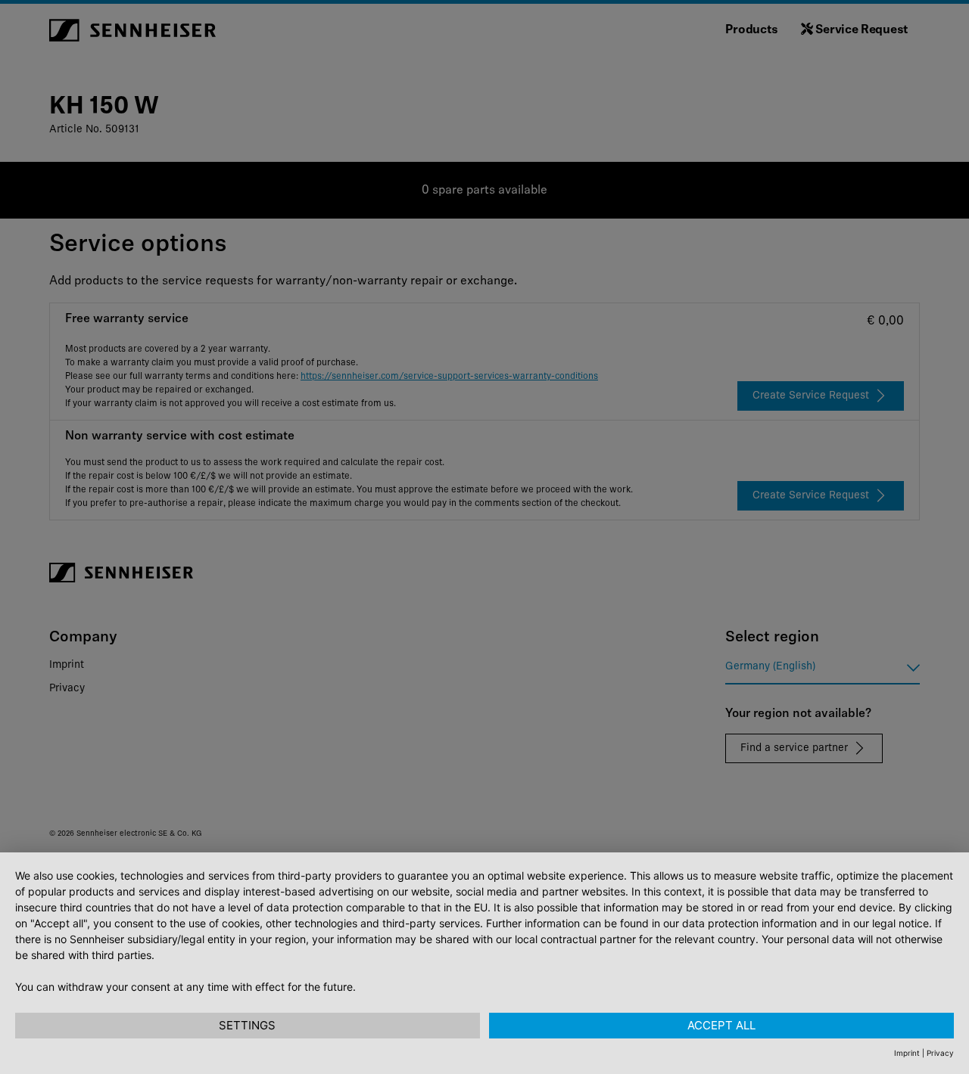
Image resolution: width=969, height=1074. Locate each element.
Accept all (721, 1025)
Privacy (940, 1052)
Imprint (907, 1052)
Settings (247, 1025)
